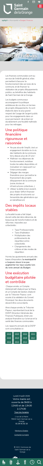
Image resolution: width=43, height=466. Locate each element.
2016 (9, 342)
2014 (25, 342)
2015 (17, 342)
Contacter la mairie (21, 435)
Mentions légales (21, 431)
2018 (25, 338)
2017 (33, 338)
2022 (25, 334)
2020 (9, 338)
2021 (33, 334)
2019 (17, 338)
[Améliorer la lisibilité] (39, 1)
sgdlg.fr (5, 20)
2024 (9, 334)
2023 (17, 334)
